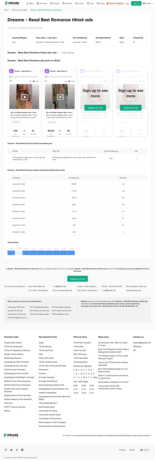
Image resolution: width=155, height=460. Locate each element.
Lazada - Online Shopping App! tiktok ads (89, 286)
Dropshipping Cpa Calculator (16, 365)
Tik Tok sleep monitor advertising (63, 310)
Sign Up (136, 3)
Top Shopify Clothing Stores (50, 418)
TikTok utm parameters (13, 346)
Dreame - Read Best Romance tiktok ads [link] (46, 10)
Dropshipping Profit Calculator (16, 373)
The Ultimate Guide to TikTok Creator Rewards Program (113, 357)
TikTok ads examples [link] (19, 10)
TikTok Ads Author (80, 358)
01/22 (91, 385)
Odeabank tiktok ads (133, 290)
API (134, 350)
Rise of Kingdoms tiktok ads (136, 286)
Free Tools (8, 403)
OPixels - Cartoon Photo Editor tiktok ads (114, 286)
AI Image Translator (46, 377)
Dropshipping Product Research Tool (54, 388)
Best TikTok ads (79, 354)
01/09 (75, 393)
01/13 (83, 389)
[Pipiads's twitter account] (11, 450)
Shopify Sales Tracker (13, 342)
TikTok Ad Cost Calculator (14, 369)
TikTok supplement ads (60, 314)
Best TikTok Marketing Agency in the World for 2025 (113, 370)
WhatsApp (137, 346)
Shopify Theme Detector (14, 354)
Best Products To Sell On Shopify (52, 422)
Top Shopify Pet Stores (48, 410)
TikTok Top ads (79, 350)
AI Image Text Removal (48, 381)
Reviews (42, 373)
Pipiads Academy (80, 362)
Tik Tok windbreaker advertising (41, 307)
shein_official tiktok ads (36, 286)
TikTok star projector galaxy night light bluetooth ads (41, 314)
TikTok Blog (78, 346)
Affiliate (7, 410)
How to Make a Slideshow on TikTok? (113, 382)
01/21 (75, 389)
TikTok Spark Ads (46, 350)
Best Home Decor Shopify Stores (52, 426)
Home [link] (6, 10)
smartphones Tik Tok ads (16, 314)
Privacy (122, 450)
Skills (41, 354)
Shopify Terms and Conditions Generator (16, 390)
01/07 (91, 393)
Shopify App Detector (12, 358)
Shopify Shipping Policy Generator (18, 399)
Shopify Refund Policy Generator (17, 385)
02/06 (83, 385)
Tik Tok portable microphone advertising (63, 307)
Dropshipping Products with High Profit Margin (54, 397)
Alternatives (43, 369)
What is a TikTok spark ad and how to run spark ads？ (113, 376)
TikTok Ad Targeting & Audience (17, 350)
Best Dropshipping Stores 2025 (51, 385)
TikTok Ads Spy (45, 346)
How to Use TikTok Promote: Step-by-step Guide (113, 363)
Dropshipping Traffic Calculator (16, 362)
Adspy (41, 342)
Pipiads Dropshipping (47, 392)
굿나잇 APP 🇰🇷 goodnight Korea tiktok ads (40, 290)
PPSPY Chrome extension (15, 407)
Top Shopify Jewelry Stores (50, 414)
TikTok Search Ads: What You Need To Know (112, 344)
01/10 (91, 389)
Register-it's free (95, 107)
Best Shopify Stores (47, 407)
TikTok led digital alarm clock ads (18, 317)
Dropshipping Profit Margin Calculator (19, 377)
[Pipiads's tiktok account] (17, 450)
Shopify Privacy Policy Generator (17, 381)
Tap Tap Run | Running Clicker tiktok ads (89, 290)
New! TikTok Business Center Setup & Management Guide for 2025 (113, 350)
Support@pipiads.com (142, 342)
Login (127, 3)
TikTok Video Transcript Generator (52, 365)
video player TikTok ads (16, 307)
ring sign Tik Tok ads (14, 310)
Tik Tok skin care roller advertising (41, 310)
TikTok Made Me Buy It (48, 403)
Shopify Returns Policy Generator (17, 395)
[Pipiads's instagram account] (22, 450)
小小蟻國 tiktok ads (59, 286)
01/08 (83, 393)
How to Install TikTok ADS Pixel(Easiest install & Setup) (110, 387)
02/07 (75, 385)
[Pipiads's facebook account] (6, 450)
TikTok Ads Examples (82, 342)
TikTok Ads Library (46, 358)
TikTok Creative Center (48, 362)
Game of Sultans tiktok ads (62, 290)
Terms (132, 450)
